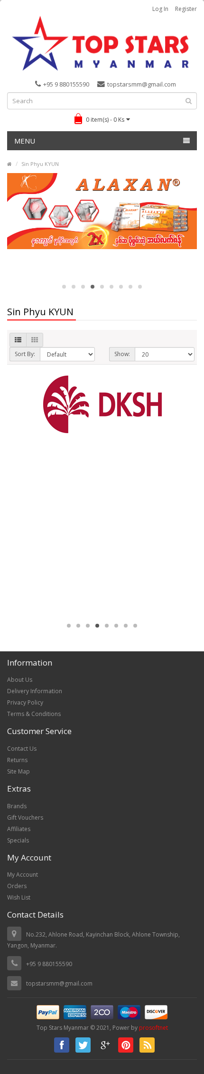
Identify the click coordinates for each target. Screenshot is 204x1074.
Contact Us (22, 749)
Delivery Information (34, 691)
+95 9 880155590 (66, 84)
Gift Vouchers (25, 817)
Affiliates (18, 829)
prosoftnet (153, 1028)
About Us (19, 680)
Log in (160, 9)
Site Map (18, 771)
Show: (122, 354)
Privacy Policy (25, 702)
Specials (18, 840)
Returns (17, 760)
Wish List (18, 897)
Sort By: (25, 354)
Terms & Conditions (34, 714)
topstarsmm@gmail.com (141, 84)
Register (186, 9)
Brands (17, 806)
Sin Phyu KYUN (40, 163)
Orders (17, 886)
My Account (22, 875)
